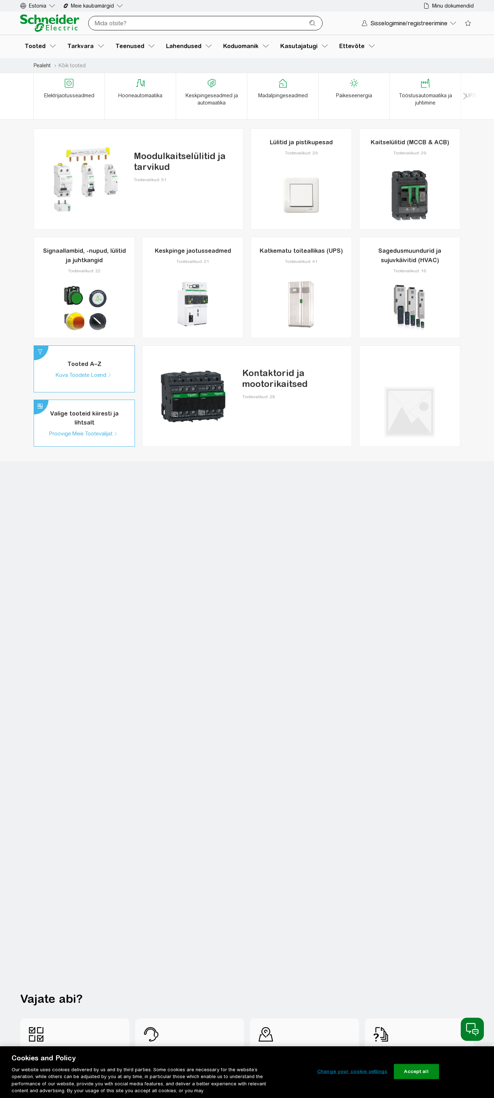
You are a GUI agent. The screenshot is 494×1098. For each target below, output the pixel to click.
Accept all (416, 1071)
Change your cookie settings (352, 1071)
